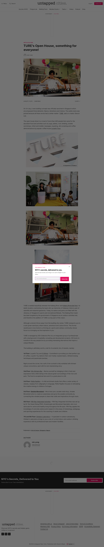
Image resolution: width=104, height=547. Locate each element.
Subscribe (64, 279)
